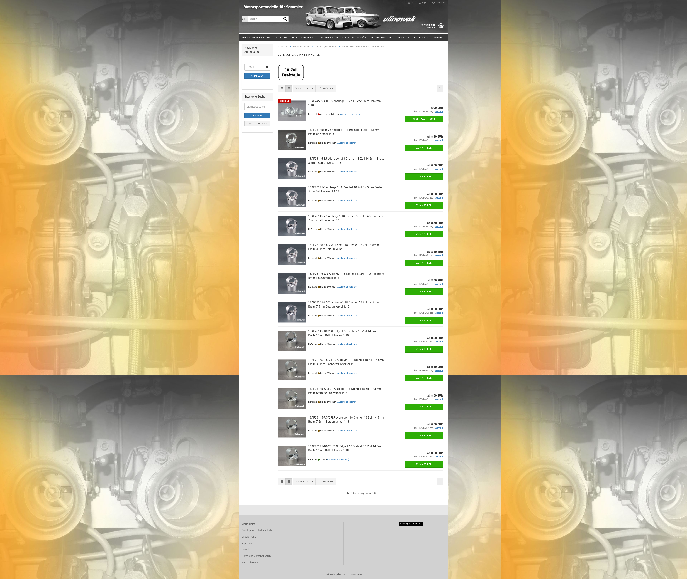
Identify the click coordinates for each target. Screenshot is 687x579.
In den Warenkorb (424, 119)
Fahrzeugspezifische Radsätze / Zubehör (343, 37)
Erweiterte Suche (257, 123)
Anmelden (257, 76)
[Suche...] (285, 19)
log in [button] (424, 2)
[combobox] (304, 88)
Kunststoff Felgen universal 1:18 (295, 37)
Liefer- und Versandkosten (256, 556)
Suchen (257, 115)
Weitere (438, 37)
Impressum (248, 543)
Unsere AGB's (249, 536)
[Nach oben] (677, 574)
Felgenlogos (421, 37)
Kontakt (246, 549)
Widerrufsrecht (250, 562)
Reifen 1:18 (403, 37)
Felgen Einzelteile (381, 37)
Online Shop (331, 574)
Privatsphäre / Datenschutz (257, 530)
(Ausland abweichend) (350, 114)
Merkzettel (440, 2)
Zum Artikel (424, 148)
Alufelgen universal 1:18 (256, 37)
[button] (410, 2)
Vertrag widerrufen (410, 524)
